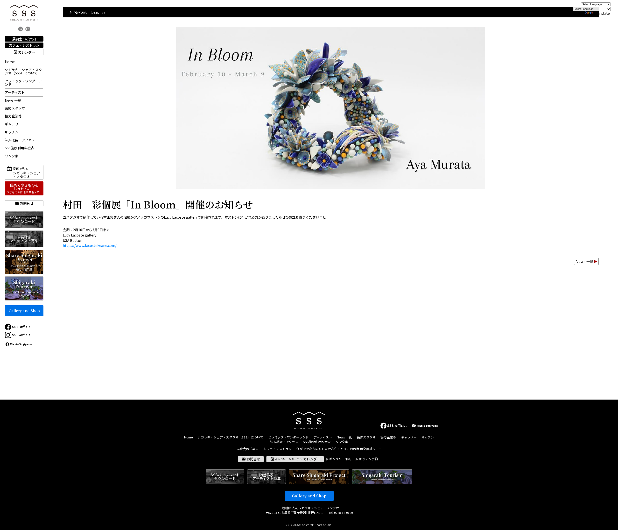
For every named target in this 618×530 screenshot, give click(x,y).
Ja (20, 29)
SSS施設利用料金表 (19, 147)
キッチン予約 (368, 459)
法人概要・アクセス (20, 139)
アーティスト (15, 92)
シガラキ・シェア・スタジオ (26, 172)
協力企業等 (13, 116)
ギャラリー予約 (340, 459)
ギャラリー (13, 124)
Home (10, 61)
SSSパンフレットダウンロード (24, 219)
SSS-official (21, 326)
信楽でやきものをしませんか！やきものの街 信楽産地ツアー (339, 448)
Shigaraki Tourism (24, 288)
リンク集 (11, 155)
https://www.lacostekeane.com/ (90, 245)
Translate (602, 13)
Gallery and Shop (24, 310)
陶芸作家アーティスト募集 (24, 238)
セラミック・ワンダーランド (23, 83)
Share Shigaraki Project (24, 261)
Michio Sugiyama (21, 344)
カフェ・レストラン (24, 45)
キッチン (11, 131)
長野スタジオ (15, 108)
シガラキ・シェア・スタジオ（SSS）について (23, 71)
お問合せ (26, 203)
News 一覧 (13, 100)
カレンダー (26, 52)
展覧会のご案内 (24, 38)
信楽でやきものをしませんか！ (24, 188)
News (77, 12)
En (27, 29)
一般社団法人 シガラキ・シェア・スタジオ (309, 508)
